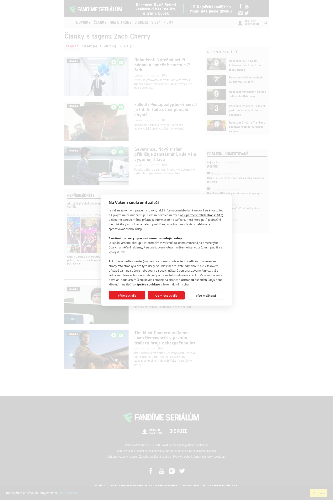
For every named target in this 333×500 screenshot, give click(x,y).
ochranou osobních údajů (198, 280)
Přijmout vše (127, 295)
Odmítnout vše (166, 295)
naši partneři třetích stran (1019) (201, 215)
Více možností (206, 295)
